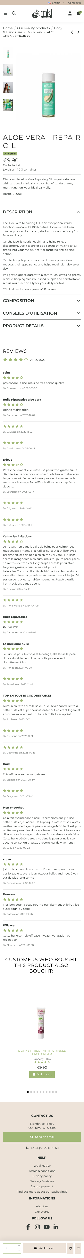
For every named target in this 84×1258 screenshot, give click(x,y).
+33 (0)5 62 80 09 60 (44, 1148)
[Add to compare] (78, 1248)
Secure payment (42, 1186)
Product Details (23, 326)
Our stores (42, 1211)
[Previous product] (73, 32)
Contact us (74, 2)
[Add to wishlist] (70, 1248)
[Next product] (78, 32)
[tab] (42, 212)
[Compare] (42, 1046)
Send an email (44, 1137)
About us (42, 1206)
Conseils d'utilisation (30, 313)
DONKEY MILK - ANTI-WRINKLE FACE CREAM (42, 1052)
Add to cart (47, 1248)
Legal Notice (42, 1165)
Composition (18, 301)
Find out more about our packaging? (42, 1191)
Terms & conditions (42, 1171)
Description (17, 212)
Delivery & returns (42, 1181)
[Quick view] (48, 1046)
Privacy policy (42, 1176)
